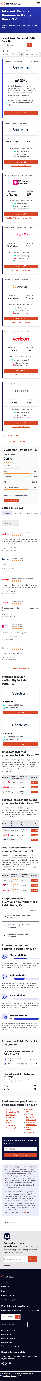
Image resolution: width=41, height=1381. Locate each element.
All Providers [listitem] (7, 513)
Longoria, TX (10, 1115)
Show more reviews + (20, 668)
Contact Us (5, 1286)
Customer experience (11, 487)
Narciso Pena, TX (12, 1112)
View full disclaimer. (10, 435)
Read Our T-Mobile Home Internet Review (21, 218)
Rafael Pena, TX (12, 1117)
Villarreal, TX (10, 1125)
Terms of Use (4, 1367)
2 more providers (19, 441)
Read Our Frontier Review (21, 270)
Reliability (7, 477)
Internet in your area (8, 1330)
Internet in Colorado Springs (10, 1346)
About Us (22, 1212)
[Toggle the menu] (38, 3)
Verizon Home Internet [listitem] (32, 513)
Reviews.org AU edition (12, 1300)
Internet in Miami (6, 1334)
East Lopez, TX (11, 1128)
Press (3, 1291)
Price (6, 482)
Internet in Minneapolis (8, 1338)
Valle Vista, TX (31, 1120)
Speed (6, 471)
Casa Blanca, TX (32, 1132)
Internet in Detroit (7, 1342)
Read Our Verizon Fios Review (20, 375)
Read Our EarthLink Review (21, 322)
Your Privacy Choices (9, 1376)
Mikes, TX (29, 1114)
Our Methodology (7, 1296)
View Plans (20, 113)
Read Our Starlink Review (21, 427)
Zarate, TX (30, 1117)
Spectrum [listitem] (18, 513)
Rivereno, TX (10, 1109)
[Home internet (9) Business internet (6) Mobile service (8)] (13, 54)
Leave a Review (11, 500)
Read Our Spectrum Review (21, 166)
